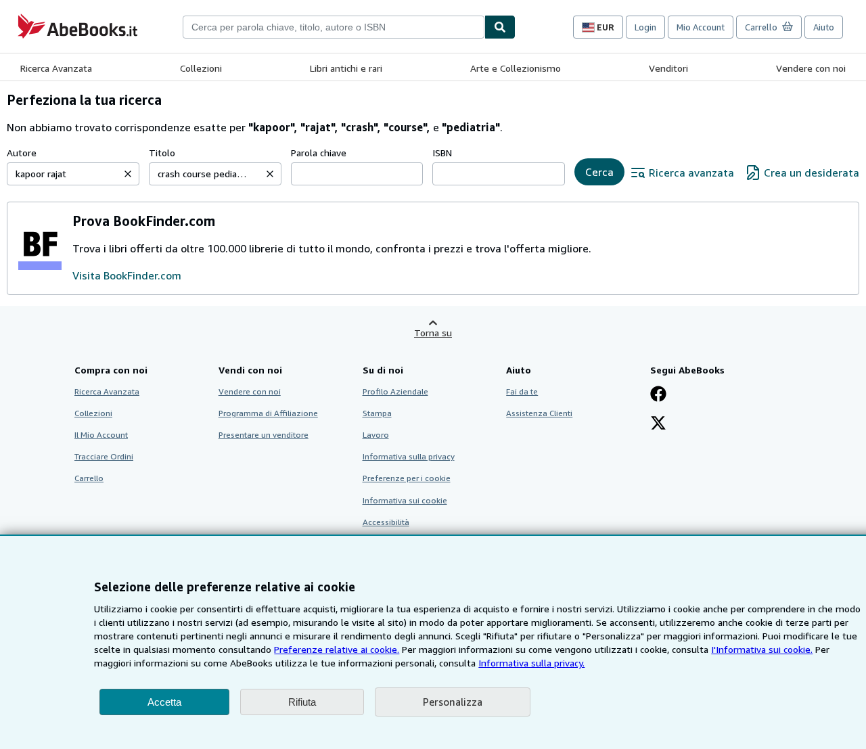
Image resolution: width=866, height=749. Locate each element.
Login (645, 27)
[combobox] (333, 27)
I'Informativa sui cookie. (762, 649)
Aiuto (823, 27)
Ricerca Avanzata (56, 68)
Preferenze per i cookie (407, 478)
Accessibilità (386, 522)
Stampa (377, 413)
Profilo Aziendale (395, 391)
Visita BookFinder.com (126, 275)
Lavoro (376, 435)
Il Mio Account (101, 435)
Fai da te (522, 391)
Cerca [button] (599, 172)
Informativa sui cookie (405, 500)
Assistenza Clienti (539, 413)
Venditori (668, 68)
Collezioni (201, 68)
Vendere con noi (811, 68)
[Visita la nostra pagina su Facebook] (658, 395)
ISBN (442, 152)
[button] (128, 174)
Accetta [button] (164, 702)
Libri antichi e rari (346, 68)
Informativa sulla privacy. (531, 662)
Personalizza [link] (452, 702)
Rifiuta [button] (302, 702)
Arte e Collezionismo (515, 68)
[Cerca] (500, 27)
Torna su (433, 332)
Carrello (89, 478)
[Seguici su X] (658, 424)
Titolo (162, 152)
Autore (22, 152)
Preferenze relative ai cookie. (336, 649)
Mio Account (701, 27)
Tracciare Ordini (103, 456)
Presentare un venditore (264, 435)
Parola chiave (318, 152)
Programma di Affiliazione (268, 413)
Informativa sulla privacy (409, 456)
